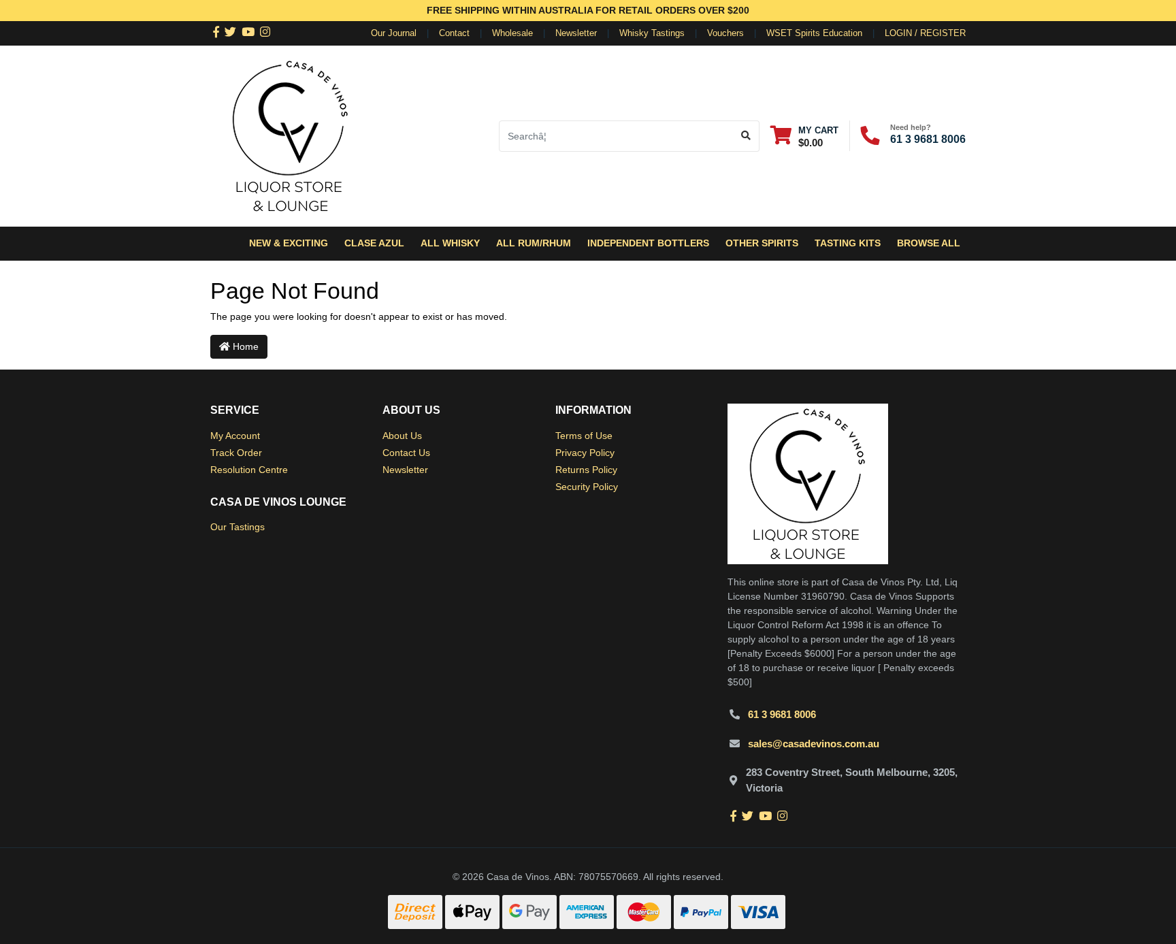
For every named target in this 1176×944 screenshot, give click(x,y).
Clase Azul (374, 243)
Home (244, 346)
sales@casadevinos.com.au (813, 743)
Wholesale (512, 33)
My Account (235, 435)
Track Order (236, 452)
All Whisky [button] (450, 243)
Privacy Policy (585, 452)
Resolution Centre (249, 469)
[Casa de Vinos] (290, 134)
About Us (402, 435)
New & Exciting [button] (288, 243)
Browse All (928, 243)
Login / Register (925, 33)
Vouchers (725, 33)
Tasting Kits (848, 243)
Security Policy (586, 486)
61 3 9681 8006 (928, 139)
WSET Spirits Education (814, 33)
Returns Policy (586, 469)
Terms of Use (583, 435)
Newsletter (576, 33)
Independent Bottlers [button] (648, 243)
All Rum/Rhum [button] (533, 243)
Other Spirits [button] (761, 243)
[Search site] (746, 136)
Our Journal (393, 33)
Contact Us (406, 452)
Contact (454, 33)
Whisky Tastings (652, 33)
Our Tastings (237, 526)
